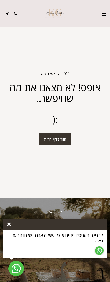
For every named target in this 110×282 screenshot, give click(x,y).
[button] (104, 13)
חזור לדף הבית (55, 139)
